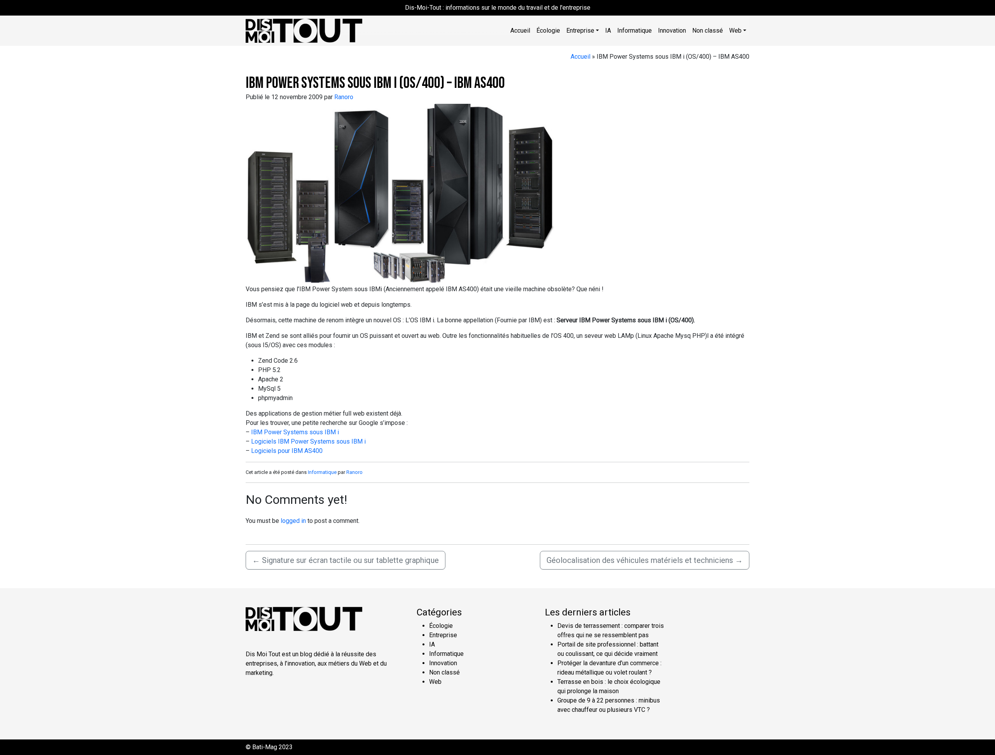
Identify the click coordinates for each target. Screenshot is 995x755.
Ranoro (343, 97)
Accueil (520, 30)
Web (435, 681)
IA (608, 30)
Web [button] (735, 30)
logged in (293, 520)
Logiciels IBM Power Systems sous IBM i (308, 441)
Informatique (634, 30)
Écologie (548, 30)
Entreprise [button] (580, 30)
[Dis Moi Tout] (304, 30)
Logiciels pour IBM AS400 (287, 450)
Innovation (672, 30)
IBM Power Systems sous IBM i (295, 432)
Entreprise (443, 635)
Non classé (707, 30)
